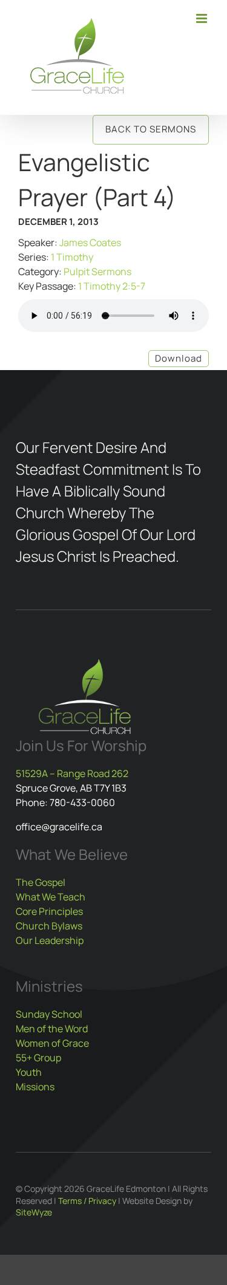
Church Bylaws (49, 925)
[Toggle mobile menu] (202, 18)
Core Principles (49, 911)
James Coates (90, 242)
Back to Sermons (150, 129)
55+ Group (38, 1057)
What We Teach (50, 896)
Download (178, 358)
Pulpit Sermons (97, 271)
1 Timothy (72, 257)
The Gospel (40, 882)
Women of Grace (52, 1043)
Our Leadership (50, 940)
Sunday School (49, 1014)
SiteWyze (34, 1212)
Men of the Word (52, 1028)
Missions (35, 1086)
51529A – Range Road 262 (72, 773)
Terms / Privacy (87, 1200)
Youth (29, 1072)
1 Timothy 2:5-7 (111, 286)
